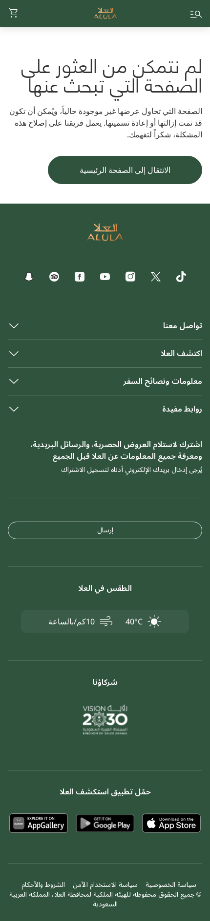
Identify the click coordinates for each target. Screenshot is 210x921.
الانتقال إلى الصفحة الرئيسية (125, 170)
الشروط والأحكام (43, 885)
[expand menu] (196, 13)
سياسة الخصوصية (171, 885)
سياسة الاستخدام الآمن (105, 885)
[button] (14, 13)
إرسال (105, 530)
